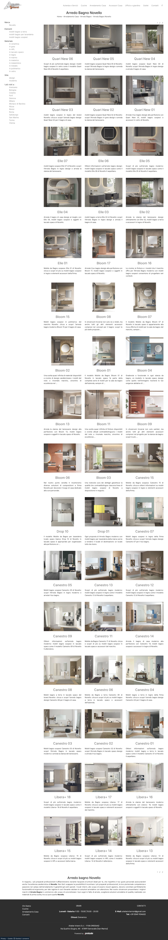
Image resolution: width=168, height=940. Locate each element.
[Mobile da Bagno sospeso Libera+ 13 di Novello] (144, 831)
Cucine (84, 5)
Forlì (11, 95)
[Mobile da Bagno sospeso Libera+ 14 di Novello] (103, 831)
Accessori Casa (115, 5)
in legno (12, 55)
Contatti (155, 5)
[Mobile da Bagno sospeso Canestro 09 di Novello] (62, 616)
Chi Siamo (26, 906)
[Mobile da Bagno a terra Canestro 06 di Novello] (103, 670)
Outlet (145, 5)
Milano (12, 101)
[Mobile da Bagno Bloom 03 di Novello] (103, 458)
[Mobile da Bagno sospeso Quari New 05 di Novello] (103, 39)
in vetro (12, 71)
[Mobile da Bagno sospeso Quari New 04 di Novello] (144, 39)
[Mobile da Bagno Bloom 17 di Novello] (103, 243)
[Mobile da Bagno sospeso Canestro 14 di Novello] (144, 616)
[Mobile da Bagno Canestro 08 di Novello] (62, 670)
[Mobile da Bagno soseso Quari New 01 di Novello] (144, 90)
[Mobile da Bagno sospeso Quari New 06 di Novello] (62, 39)
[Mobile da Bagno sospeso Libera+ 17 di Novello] (103, 777)
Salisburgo (13, 115)
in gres (12, 46)
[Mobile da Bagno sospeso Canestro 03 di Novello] (62, 723)
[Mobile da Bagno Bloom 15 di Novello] (62, 297)
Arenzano (13, 87)
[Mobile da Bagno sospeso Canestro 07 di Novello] (144, 511)
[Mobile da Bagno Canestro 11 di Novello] (103, 616)
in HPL (12, 49)
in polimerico (14, 68)
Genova (12, 98)
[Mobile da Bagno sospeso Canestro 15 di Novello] (144, 458)
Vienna (12, 123)
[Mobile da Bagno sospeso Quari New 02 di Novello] (103, 90)
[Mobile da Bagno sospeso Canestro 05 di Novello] (62, 565)
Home (59, 16)
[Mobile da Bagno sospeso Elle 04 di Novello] (62, 192)
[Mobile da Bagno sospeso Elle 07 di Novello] (62, 141)
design (12, 78)
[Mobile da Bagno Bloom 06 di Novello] (62, 458)
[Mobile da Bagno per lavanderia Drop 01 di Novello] (103, 511)
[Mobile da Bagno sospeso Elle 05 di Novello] (144, 141)
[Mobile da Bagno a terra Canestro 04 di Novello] (144, 670)
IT (162, 5)
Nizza (11, 106)
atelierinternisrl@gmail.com (134, 911)
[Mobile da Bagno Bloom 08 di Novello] (103, 297)
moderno (13, 80)
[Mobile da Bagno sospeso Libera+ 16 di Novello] (144, 777)
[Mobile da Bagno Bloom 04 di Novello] (144, 350)
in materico (14, 60)
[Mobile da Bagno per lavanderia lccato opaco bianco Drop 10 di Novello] (62, 511)
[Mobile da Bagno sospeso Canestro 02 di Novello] (103, 723)
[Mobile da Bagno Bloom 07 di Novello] (144, 297)
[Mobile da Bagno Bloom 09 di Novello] (144, 404)
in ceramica (14, 44)
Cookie (10, 938)
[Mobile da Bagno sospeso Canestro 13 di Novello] (103, 565)
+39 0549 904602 (138, 914)
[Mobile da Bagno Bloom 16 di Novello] (144, 243)
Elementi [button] (8, 29)
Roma (11, 112)
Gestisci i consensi (22, 938)
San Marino (14, 117)
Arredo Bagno (86, 16)
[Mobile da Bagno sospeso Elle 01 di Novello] (62, 243)
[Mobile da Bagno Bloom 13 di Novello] (62, 404)
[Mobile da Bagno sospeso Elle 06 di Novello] (103, 141)
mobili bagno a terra (18, 32)
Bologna (12, 90)
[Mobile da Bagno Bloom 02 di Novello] (62, 350)
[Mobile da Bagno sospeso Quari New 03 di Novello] (62, 90)
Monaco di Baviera (17, 104)
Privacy (3, 938)
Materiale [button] (9, 41)
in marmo (13, 57)
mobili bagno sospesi (18, 37)
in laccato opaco (16, 52)
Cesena (12, 93)
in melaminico (15, 63)
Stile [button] (6, 75)
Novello (12, 25)
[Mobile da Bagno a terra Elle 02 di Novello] (144, 192)
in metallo (13, 66)
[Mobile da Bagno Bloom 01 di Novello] (103, 350)
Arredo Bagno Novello (102, 16)
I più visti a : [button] (10, 84)
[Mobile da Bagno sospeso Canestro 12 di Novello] (144, 565)
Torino (12, 120)
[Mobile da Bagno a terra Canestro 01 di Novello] (144, 723)
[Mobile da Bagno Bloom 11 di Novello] (103, 404)
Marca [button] (7, 22)
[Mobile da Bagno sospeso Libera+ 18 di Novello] (62, 777)
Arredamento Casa (98, 5)
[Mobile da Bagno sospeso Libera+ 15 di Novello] (62, 831)
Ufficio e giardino (132, 5)
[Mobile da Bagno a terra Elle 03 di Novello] (103, 192)
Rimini (11, 109)
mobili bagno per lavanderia (21, 34)
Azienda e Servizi (70, 5)
